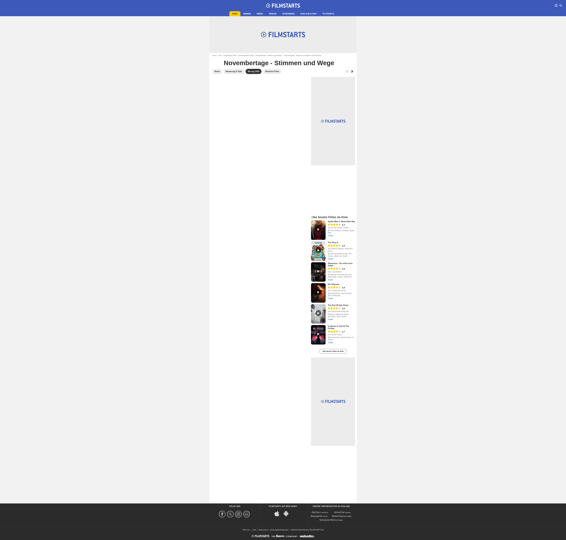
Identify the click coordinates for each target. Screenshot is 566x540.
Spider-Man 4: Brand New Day (341, 221)
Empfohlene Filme (230, 55)
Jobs (254, 530)
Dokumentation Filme (246, 55)
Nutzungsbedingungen (279, 530)
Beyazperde (316, 516)
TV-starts (328, 14)
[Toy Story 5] (318, 251)
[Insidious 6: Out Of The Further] (318, 335)
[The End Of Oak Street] (318, 314)
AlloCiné (316, 512)
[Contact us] (247, 514)
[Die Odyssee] (318, 293)
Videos (272, 14)
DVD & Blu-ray (309, 14)
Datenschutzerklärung (300, 530)
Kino (234, 14)
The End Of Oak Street (338, 305)
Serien (247, 14)
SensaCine (339, 512)
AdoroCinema (338, 516)
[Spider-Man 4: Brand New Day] (318, 230)
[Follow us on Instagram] (239, 514)
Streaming (288, 14)
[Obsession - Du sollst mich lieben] (318, 272)
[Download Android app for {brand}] (287, 513)
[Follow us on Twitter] (231, 514)
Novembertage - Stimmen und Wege (269, 55)
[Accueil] (283, 5)
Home (214, 55)
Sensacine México (328, 520)
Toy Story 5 (333, 242)
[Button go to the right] (352, 71)
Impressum (263, 530)
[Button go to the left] (347, 71)
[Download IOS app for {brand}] (278, 513)
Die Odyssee (333, 284)
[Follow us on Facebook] (222, 514)
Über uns (246, 530)
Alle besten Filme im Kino (333, 351)
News (260, 14)
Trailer (330, 236)
